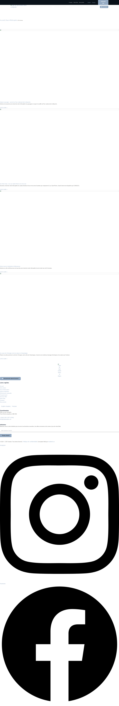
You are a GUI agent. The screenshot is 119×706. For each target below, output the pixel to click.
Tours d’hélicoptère (45, 6)
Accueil (2, 20)
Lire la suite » (3, 107)
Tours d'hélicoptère (11, 20)
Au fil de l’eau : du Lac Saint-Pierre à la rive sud (13, 184)
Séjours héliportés (60, 6)
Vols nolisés (33, 6)
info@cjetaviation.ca (5, 419)
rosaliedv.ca (51, 441)
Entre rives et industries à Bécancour (10, 266)
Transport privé (91, 6)
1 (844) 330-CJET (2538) (7, 417)
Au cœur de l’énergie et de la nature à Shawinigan (14, 353)
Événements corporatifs (76, 6)
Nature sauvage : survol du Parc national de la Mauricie (15, 102)
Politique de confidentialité (29, 441)
